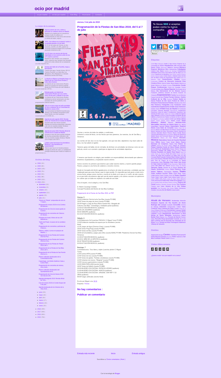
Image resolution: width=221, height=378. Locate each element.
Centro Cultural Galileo (157, 76)
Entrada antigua (138, 353)
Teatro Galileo (164, 177)
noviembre (42, 187)
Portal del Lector (171, 154)
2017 (39, 312)
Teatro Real (166, 180)
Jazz (152, 115)
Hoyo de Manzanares (165, 212)
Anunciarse (86, 15)
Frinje (172, 104)
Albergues (161, 63)
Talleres (160, 171)
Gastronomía (165, 107)
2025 (39, 166)
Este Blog (73, 15)
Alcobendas (176, 200)
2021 (39, 177)
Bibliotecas (162, 69)
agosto (41, 195)
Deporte (172, 89)
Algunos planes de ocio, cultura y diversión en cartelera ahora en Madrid (57, 30)
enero (41, 305)
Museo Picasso (168, 133)
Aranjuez (155, 203)
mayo (41, 295)
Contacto (98, 15)
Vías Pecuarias (162, 188)
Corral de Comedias (175, 87)
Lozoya (159, 213)
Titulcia (158, 222)
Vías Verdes (170, 188)
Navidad (183, 140)
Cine (184, 81)
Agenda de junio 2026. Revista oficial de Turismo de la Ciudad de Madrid (57, 131)
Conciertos (176, 85)
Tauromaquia (168, 171)
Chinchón (163, 207)
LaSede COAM (169, 119)
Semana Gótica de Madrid (178, 165)
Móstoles (169, 215)
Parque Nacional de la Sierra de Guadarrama (168, 148)
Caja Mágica (160, 71)
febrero (41, 303)
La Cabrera (175, 212)
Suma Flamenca (176, 169)
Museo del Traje (167, 137)
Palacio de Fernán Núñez (165, 145)
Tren (178, 184)
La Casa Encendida (169, 115)
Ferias (166, 97)
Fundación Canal (180, 105)
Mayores (172, 122)
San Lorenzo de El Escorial (161, 220)
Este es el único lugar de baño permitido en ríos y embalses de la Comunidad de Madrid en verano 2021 (57, 107)
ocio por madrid (52, 8)
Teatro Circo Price (175, 173)
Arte (175, 65)
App (171, 63)
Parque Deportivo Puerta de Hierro (163, 147)
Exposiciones (164, 95)
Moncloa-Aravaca (161, 236)
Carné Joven (161, 72)
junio (40, 292)
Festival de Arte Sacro (164, 101)
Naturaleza (163, 140)
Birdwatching (173, 69)
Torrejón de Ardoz (165, 222)
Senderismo (161, 169)
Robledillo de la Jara (180, 219)
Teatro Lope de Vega (170, 179)
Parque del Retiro (165, 150)
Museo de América (169, 134)
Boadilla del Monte (179, 203)
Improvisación (174, 110)
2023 (39, 171)
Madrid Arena (166, 120)
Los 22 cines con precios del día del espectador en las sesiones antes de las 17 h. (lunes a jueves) (57, 55)
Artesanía (180, 65)
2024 (39, 169)
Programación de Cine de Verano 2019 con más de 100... (51, 275)
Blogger (117, 373)
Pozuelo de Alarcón (174, 217)
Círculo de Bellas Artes (157, 89)
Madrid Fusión (176, 120)
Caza (171, 74)
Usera (168, 238)
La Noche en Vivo (175, 117)
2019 (39, 182)
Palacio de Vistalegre (179, 145)
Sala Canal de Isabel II (161, 164)
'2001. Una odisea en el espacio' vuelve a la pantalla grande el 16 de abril (58, 42)
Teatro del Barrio (163, 182)
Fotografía (166, 105)
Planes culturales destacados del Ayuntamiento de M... (49, 270)
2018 (39, 309)
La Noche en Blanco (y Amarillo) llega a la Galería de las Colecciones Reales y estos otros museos (58, 80)
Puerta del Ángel (156, 155)
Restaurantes (155, 162)
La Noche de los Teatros (162, 117)
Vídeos (176, 188)
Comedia (169, 85)
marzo (41, 300)
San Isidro (159, 165)
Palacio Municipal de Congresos (168, 143)
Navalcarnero (177, 215)
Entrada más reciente (86, 353)
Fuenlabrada (171, 210)
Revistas (166, 162)
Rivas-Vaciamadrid (167, 219)
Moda (176, 124)
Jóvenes (157, 115)
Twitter (163, 186)
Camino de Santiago (171, 71)
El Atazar (157, 210)
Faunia (153, 97)
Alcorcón (183, 200)
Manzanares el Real (179, 213)
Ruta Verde (174, 162)
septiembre (42, 192)
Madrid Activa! (156, 120)
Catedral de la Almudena (162, 74)
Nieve (153, 142)
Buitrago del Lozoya (159, 205)
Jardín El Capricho (180, 113)
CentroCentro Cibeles (172, 79)
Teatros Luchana (173, 182)
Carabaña (170, 205)
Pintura (184, 150)
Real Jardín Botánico (157, 158)
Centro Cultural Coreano (179, 74)
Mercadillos (155, 124)
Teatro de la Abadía (176, 180)
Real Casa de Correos (164, 157)
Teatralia (176, 171)
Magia (184, 120)
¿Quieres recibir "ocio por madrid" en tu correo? (166, 255)
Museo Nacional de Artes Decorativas (162, 131)
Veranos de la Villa (173, 186)
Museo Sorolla (177, 133)
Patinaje (174, 150)
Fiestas (86, 284)
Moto (180, 124)
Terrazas (169, 184)
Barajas (161, 235)
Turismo (183, 184)
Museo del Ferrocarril (162, 136)
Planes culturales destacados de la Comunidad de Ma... (50, 257)
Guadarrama (155, 212)
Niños (158, 142)
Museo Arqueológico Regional (175, 126)
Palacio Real (173, 144)
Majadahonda (167, 213)
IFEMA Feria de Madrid (169, 109)
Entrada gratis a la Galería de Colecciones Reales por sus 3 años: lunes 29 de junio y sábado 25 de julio (57, 93)
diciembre (42, 184)
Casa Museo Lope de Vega (173, 72)
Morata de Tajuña (158, 215)
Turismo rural (156, 186)
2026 (39, 163)
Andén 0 (167, 63)
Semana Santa (157, 167)
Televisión (164, 184)
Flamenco (158, 105)
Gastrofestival (155, 107)
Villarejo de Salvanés (157, 224)
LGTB (162, 115)
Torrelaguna (175, 222)
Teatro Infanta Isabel (174, 177)
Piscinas (154, 152)
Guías (177, 107)
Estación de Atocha (171, 92)
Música (155, 140)
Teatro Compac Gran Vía (167, 175)
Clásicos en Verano (161, 85)
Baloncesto (164, 67)
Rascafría (158, 219)
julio (40, 198)
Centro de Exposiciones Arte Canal (170, 77)
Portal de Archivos (160, 154)
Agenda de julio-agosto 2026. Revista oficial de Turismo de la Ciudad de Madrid (58, 120)
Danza (166, 89)
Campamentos (181, 71)
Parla (158, 217)
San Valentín (167, 165)
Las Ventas (177, 119)
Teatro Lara (159, 179)
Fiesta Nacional (163, 103)
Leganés (154, 213)
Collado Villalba (181, 206)
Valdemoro (182, 222)
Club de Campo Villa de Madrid (170, 83)
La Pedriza (161, 119)
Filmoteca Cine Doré (180, 102)
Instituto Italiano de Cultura (167, 113)
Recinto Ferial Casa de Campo (173, 159)
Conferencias (162, 87)
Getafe (184, 210)
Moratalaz (169, 236)
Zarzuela (159, 190)
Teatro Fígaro (155, 177)
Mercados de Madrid (167, 124)
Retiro (161, 162)
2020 (39, 179)
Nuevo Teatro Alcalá (168, 142)
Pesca (179, 150)
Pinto (166, 217)
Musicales (182, 137)
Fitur (153, 105)
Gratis (172, 107)
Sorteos (167, 169)
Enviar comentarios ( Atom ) (116, 359)
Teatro (182, 171)
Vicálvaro (172, 238)
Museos (176, 137)
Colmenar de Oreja (167, 208)
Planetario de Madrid (164, 152)
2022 (39, 174)
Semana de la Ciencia (170, 167)
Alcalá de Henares (161, 200)
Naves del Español (173, 140)
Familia (173, 95)
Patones (162, 217)
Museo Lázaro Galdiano (179, 129)
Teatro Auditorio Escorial (160, 173)
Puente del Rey (181, 154)
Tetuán (163, 238)
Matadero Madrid (159, 122)
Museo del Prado (174, 136)
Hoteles (153, 108)
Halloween (182, 107)
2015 (39, 317)
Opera (178, 142)
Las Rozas (182, 212)
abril (40, 297)
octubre (41, 190)
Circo (159, 83)
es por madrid (42, 15)
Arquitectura (169, 65)
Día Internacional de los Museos (168, 91)
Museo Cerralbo (160, 129)
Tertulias (174, 184)
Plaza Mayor (176, 152)
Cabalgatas (181, 69)
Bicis (167, 69)
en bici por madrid (58, 15)
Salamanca (180, 236)
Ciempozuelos (172, 206)
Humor (158, 108)
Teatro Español (180, 175)
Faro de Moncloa (181, 95)
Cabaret (153, 71)
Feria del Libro (159, 97)
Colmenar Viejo (156, 208)
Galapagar (178, 210)
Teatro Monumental (156, 180)
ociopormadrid (175, 190)
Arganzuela (155, 235)
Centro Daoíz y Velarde (170, 76)
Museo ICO (168, 129)
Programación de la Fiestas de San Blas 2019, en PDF (95, 193)
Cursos (184, 87)
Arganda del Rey (165, 203)
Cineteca (154, 83)
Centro (167, 234)
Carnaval (154, 72)
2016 (39, 314)
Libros (183, 119)
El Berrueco (163, 210)
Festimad (170, 99)
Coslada (176, 208)
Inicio (113, 353)
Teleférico (158, 184)
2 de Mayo (154, 63)
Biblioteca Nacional (173, 67)
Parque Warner (175, 149)
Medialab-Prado (181, 122)
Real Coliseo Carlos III (179, 157)
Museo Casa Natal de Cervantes (162, 128)
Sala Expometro (173, 164)
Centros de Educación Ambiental (170, 81)
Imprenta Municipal (164, 110)
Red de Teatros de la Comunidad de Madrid (170, 160)
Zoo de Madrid (166, 190)
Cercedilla (177, 205)
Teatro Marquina (181, 179)
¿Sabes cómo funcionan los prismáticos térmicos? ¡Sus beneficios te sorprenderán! (57, 144)
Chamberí (174, 235)
